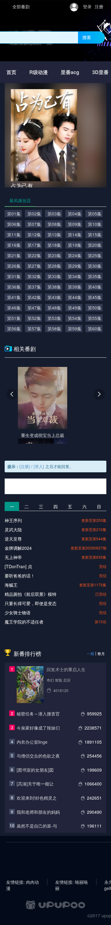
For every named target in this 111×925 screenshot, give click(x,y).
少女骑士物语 (18, 612)
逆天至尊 (13, 539)
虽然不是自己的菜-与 (37, 826)
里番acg (70, 72)
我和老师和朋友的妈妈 (38, 812)
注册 (99, 6)
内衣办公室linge (32, 742)
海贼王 (11, 585)
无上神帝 (13, 557)
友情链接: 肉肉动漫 (22, 882)
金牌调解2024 (18, 548)
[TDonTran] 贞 (18, 566)
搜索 (86, 37)
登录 (87, 6)
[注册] (24, 466)
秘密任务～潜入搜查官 (38, 713)
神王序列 (13, 520)
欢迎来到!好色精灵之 (37, 798)
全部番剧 (21, 6)
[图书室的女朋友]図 (35, 770)
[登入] (39, 466)
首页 (11, 72)
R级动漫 (38, 72)
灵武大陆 (13, 529)
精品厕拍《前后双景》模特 (30, 594)
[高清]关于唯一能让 (35, 784)
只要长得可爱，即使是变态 (30, 603)
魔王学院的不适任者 (24, 622)
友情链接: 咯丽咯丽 (71, 882)
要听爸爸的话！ (20, 576)
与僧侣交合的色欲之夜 (38, 756)
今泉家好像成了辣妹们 (38, 728)
